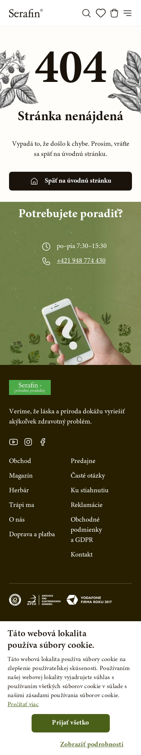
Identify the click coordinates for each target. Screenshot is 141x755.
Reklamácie (87, 505)
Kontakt (81, 555)
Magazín (21, 476)
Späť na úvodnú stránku (78, 181)
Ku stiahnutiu (90, 490)
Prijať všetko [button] (70, 723)
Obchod (20, 461)
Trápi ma (21, 505)
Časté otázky (88, 476)
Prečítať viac (23, 705)
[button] (91, 745)
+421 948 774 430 (81, 261)
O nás (17, 520)
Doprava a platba (32, 534)
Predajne (83, 461)
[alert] (70, 688)
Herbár (19, 490)
